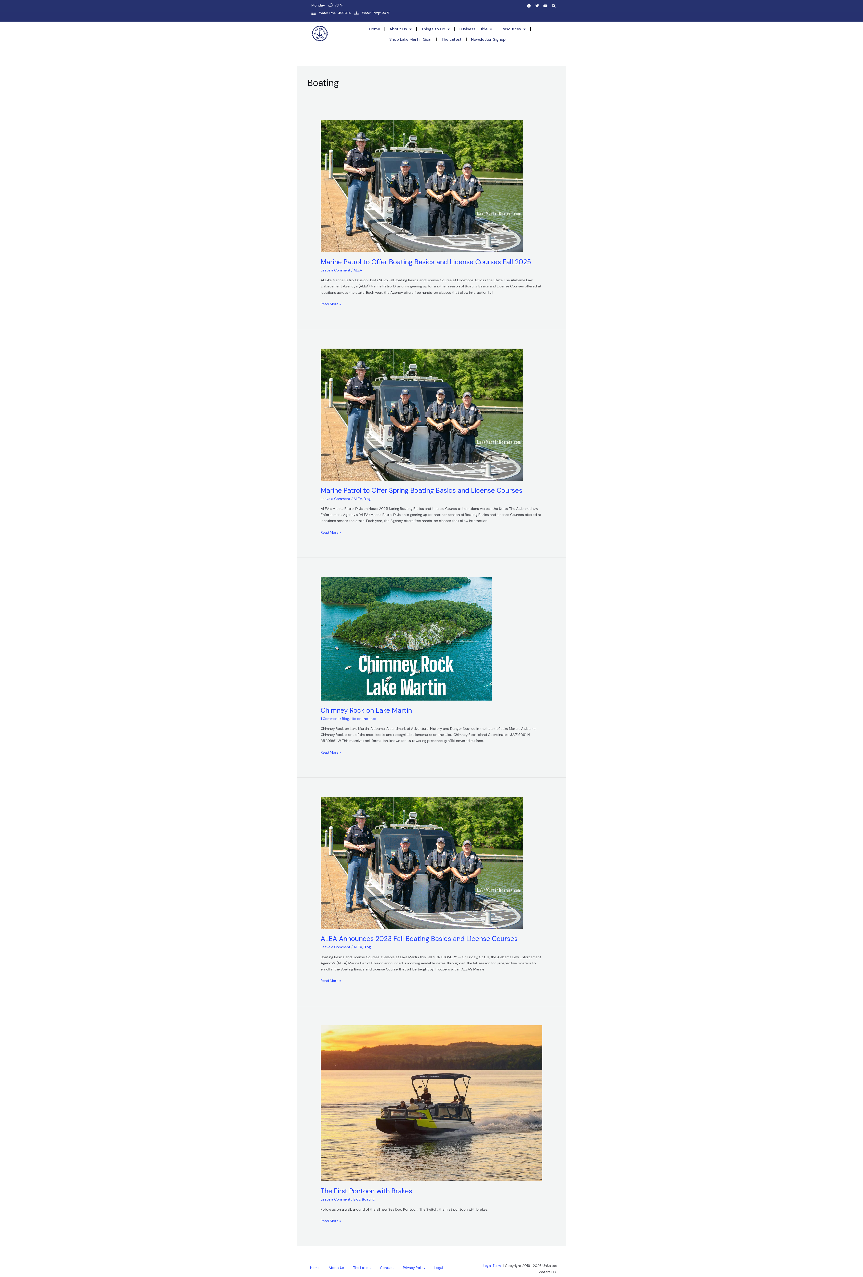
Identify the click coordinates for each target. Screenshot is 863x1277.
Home (374, 29)
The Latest (451, 39)
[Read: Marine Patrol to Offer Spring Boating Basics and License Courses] (422, 414)
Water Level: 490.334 (335, 13)
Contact (387, 1267)
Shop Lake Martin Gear (410, 39)
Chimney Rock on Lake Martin (366, 710)
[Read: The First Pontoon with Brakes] (432, 1103)
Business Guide (473, 29)
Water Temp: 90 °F (376, 13)
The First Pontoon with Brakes (366, 1191)
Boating (368, 1199)
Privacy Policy (414, 1267)
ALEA (358, 270)
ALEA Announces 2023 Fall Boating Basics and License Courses (419, 938)
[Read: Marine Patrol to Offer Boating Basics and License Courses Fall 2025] (422, 185)
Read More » (331, 303)
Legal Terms (493, 1265)
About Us (398, 29)
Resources (511, 29)
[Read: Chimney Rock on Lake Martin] (406, 638)
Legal (438, 1267)
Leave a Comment (335, 270)
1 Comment (330, 718)
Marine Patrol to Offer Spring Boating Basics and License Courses (421, 490)
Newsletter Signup (488, 39)
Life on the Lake (363, 718)
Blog (367, 498)
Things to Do (433, 29)
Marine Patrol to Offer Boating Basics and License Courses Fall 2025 (426, 262)
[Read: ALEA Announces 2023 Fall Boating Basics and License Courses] (422, 862)
